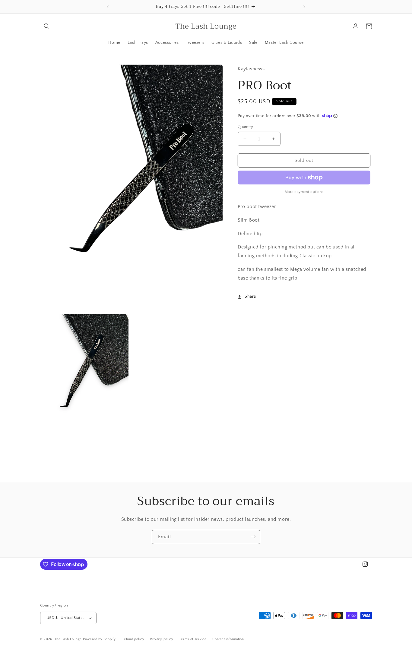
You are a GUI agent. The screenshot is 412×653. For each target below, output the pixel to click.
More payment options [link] (304, 192)
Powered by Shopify (99, 639)
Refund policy (133, 639)
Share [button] (250, 296)
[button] (46, 26)
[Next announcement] (304, 6)
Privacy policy (161, 639)
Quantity (245, 127)
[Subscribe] (253, 537)
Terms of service (192, 639)
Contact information (228, 639)
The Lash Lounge (68, 639)
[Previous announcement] (107, 6)
